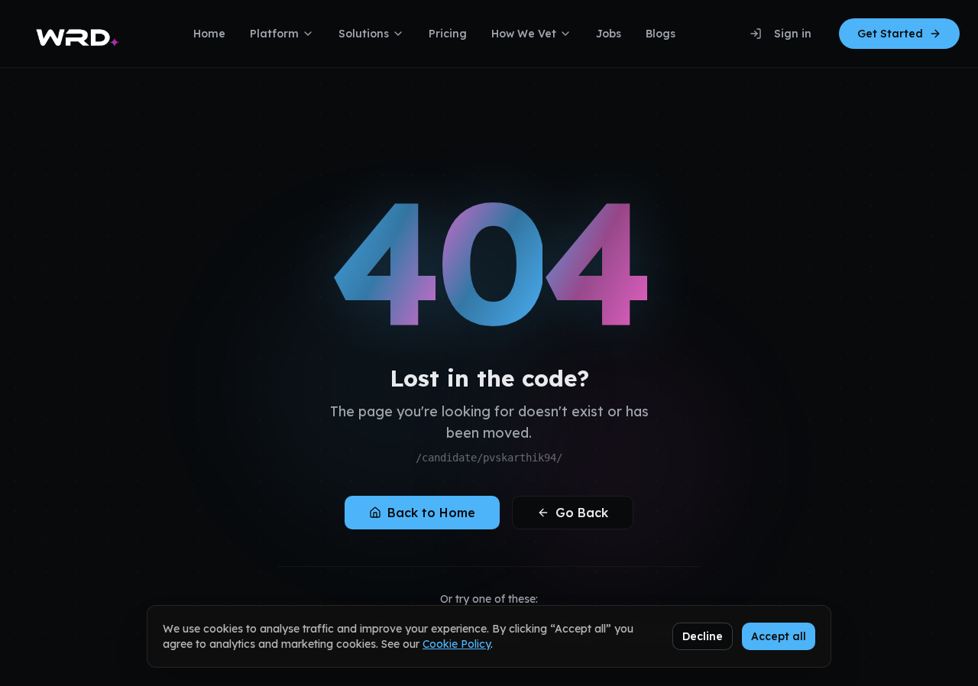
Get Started (890, 33)
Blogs (660, 33)
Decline (702, 636)
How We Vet (523, 33)
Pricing (448, 33)
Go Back (581, 512)
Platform (274, 33)
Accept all (778, 636)
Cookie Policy (457, 644)
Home (209, 33)
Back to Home (431, 512)
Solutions (363, 33)
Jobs (608, 33)
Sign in (792, 33)
